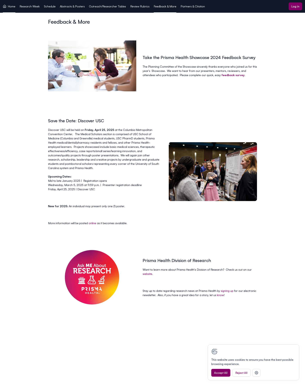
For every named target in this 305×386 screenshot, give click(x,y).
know (220, 295)
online (92, 223)
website (147, 274)
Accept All (221, 373)
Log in (295, 6)
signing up (227, 291)
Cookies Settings (256, 373)
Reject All (241, 373)
